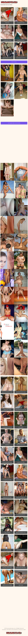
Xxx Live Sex (14, 61)
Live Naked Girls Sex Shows (14, 123)
